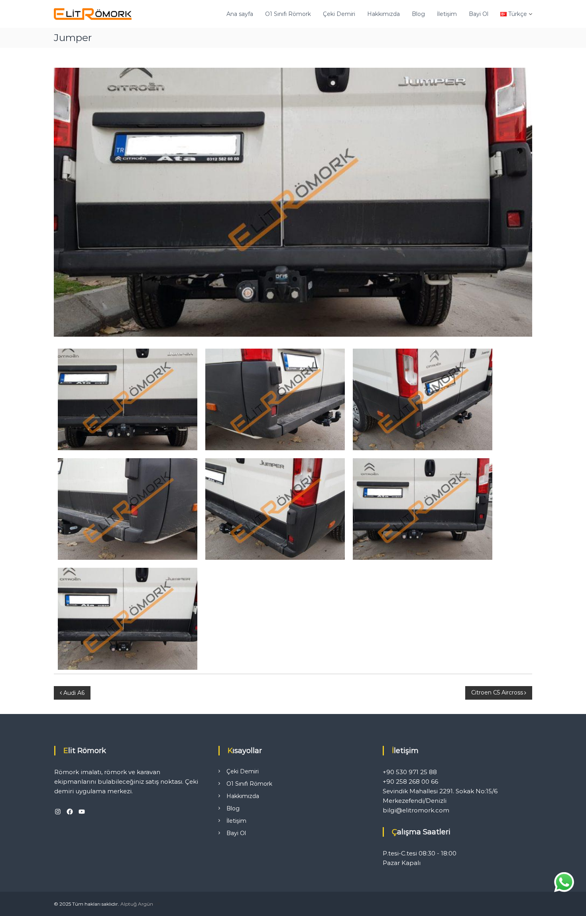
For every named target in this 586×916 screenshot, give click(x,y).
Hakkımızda (383, 14)
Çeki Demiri (339, 14)
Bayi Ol (478, 14)
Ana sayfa (239, 14)
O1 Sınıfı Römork (288, 14)
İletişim (447, 14)
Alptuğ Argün (136, 904)
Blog (418, 14)
